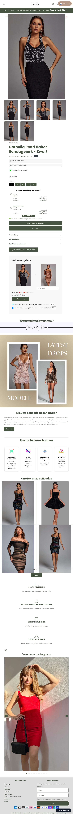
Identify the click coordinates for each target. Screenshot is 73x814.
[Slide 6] (39, 773)
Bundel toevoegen (20, 299)
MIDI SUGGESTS (17, 564)
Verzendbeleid (44, 813)
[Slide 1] (34, 569)
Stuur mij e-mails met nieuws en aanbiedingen (52, 799)
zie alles (36, 575)
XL (34, 184)
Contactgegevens (52, 813)
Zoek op (6, 787)
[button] (4, 4)
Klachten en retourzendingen (12, 796)
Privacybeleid (8, 799)
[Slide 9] (46, 773)
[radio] (28, 197)
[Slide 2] (36, 569)
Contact (6, 801)
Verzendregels (8, 794)
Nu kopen (35, 228)
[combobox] (48, 288)
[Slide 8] (44, 773)
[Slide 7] (41, 773)
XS (11, 184)
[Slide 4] (34, 773)
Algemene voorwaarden (34, 813)
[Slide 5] (36, 773)
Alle (54, 564)
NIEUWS (54, 521)
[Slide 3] (39, 569)
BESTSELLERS (17, 521)
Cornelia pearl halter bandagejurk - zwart (29, 10)
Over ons (7, 784)
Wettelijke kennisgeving (63, 813)
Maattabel (7, 792)
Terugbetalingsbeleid (16, 813)
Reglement (7, 789)
